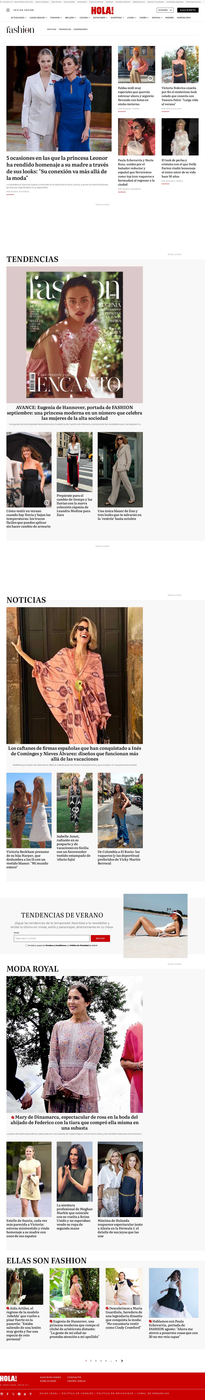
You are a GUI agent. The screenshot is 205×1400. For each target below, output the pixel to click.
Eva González (69, 2)
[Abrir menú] (8, 10)
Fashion (55, 18)
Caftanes (109, 2)
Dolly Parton (56, 2)
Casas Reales (37, 18)
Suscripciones (50, 1377)
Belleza (69, 18)
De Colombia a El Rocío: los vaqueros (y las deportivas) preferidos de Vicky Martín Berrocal (119, 857)
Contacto (74, 1377)
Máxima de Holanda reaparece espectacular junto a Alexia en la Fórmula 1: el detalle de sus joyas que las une (120, 1228)
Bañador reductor (123, 2)
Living (130, 18)
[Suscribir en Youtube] (25, 1394)
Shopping (116, 18)
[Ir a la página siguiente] (122, 1360)
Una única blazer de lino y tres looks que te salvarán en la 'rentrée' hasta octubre (119, 514)
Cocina (84, 18)
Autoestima (82, 2)
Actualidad (17, 18)
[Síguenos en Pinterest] (31, 1394)
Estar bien (99, 18)
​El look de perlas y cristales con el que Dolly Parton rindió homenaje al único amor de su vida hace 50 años (179, 168)
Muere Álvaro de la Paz (23, 2)
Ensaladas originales (175, 2)
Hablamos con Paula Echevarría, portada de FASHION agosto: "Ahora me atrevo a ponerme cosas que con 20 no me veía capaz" (173, 1329)
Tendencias (65, 29)
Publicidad (48, 1381)
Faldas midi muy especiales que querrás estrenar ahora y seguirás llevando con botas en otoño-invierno (136, 96)
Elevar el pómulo (96, 2)
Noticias (51, 29)
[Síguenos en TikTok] (19, 1394)
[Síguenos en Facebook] (8, 1394)
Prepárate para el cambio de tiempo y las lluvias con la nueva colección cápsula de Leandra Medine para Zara (74, 505)
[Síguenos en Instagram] (2, 1394)
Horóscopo (184, 18)
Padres (169, 18)
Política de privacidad (115, 1393)
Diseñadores (80, 29)
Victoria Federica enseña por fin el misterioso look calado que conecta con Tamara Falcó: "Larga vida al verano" (180, 96)
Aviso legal (49, 1393)
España (163, 10)
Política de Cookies (77, 1393)
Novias (156, 18)
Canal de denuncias (153, 1393)
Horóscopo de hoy (193, 2)
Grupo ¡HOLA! (76, 1381)
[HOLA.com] (102, 10)
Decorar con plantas (156, 2)
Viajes (143, 18)
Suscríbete (188, 10)
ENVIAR (100, 938)
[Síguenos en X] (13, 1394)
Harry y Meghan (42, 2)
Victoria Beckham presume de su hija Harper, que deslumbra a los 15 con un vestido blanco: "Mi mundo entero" (27, 859)
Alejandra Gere (139, 2)
